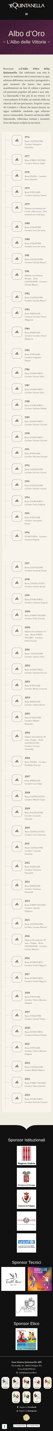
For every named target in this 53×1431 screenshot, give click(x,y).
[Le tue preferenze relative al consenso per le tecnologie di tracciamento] (4, 1426)
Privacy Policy (20, 1426)
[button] (26, 14)
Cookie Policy (34, 1426)
